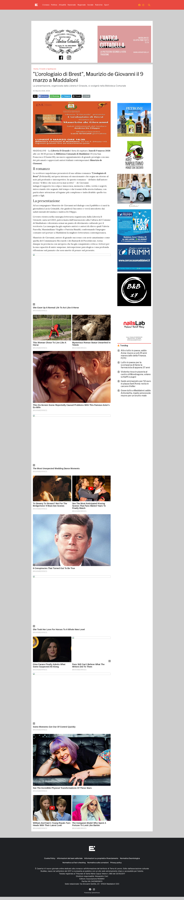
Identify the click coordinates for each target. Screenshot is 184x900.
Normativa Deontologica (130, 858)
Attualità (62, 5)
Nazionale (72, 5)
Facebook (44, 96)
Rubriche (99, 5)
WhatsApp (55, 96)
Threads (78, 96)
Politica (54, 5)
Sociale (90, 5)
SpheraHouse (96, 892)
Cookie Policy (49, 858)
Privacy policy (116, 862)
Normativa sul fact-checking (74, 862)
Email (87, 96)
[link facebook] (139, 4)
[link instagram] (143, 4)
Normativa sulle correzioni (98, 862)
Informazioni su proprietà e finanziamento (101, 858)
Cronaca (45, 5)
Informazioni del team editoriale (70, 858)
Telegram (67, 96)
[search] (149, 4)
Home (35, 69)
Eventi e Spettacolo (48, 69)
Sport (106, 5)
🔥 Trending (122, 345)
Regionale (82, 5)
